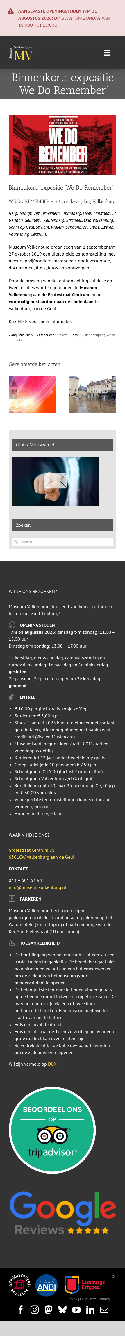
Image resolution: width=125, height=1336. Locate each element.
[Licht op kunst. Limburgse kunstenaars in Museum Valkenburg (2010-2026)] (32, 379)
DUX (52, 1064)
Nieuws (61, 335)
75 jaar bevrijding (92, 335)
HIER (23, 321)
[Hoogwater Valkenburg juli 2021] (92, 379)
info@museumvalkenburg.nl (37, 887)
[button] (13, 394)
